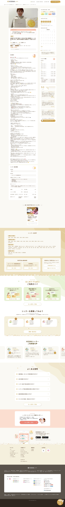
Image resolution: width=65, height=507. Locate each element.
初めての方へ (33, 1)
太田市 (21, 241)
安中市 (39, 241)
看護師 (39, 246)
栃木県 (12, 237)
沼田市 (24, 241)
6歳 (35, 247)
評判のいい (13, 248)
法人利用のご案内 (46, 1)
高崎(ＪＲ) (20, 252)
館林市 (27, 241)
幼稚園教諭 (16, 246)
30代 (51, 247)
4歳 (31, 247)
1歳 (25, 247)
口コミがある (18, 248)
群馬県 (15, 237)
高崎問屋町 (24, 252)
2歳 (27, 247)
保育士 (13, 246)
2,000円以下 (15, 247)
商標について (13, 495)
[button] (27, 328)
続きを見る (52, 97)
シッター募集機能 (38, 314)
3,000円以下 (20, 247)
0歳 (23, 247)
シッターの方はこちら (55, 1)
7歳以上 (38, 247)
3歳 (29, 247)
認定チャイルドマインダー (30, 246)
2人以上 (47, 246)
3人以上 (50, 246)
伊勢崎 (9, 252)
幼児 (46, 247)
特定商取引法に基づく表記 (7, 495)
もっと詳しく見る (32, 404)
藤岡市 (33, 241)
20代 (49, 247)
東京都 (24, 237)
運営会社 (5, 494)
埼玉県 (18, 237)
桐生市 (15, 241)
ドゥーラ (36, 246)
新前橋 (16, 252)
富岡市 (36, 241)
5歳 (33, 247)
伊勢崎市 (18, 241)
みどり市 (41, 241)
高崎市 (12, 241)
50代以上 (9, 248)
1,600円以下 (10, 247)
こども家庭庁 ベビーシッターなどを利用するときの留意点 (51, 494)
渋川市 (30, 241)
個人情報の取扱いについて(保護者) (25, 494)
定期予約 (9, 246)
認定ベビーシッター (22, 246)
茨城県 (9, 237)
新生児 (41, 247)
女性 (44, 246)
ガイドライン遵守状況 (40, 494)
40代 (53, 247)
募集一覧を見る (32, 331)
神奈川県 (26, 237)
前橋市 (9, 241)
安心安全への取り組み (39, 1)
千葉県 (21, 237)
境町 (14, 252)
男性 (42, 246)
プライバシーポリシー (33, 494)
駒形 (11, 252)
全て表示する (10, 242)
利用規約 (9, 494)
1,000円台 (54, 246)
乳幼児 (44, 247)
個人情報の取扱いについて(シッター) (15, 494)
